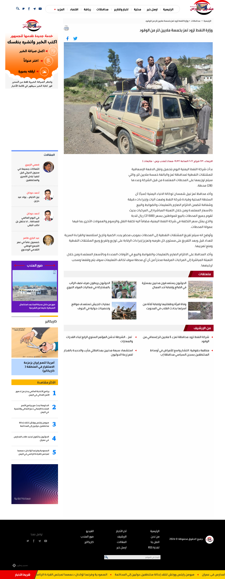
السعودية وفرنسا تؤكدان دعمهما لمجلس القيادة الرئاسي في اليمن (88, 574)
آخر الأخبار (121, 531)
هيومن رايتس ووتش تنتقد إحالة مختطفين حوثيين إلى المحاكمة (178, 574)
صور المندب (87, 536)
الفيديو (90, 531)
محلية (137, 9)
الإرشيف (122, 536)
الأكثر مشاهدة (46, 382)
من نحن (155, 536)
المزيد (60, 9)
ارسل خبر (152, 9)
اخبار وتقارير (121, 9)
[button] (50, 265)
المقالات (49, 154)
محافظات (102, 9)
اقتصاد (74, 9)
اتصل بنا (155, 541)
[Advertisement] (95, 191)
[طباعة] (66, 28)
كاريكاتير (51, 321)
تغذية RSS (153, 547)
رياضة (87, 9)
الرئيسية (168, 9)
